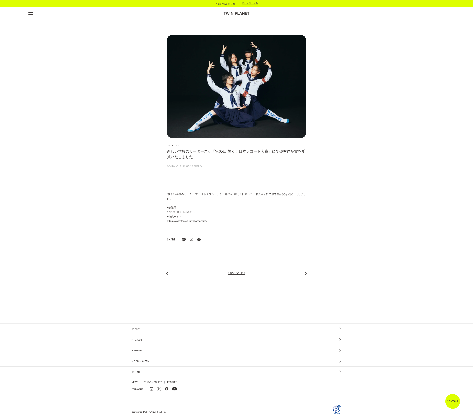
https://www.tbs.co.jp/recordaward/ (187, 221)
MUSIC (198, 165)
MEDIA (187, 165)
